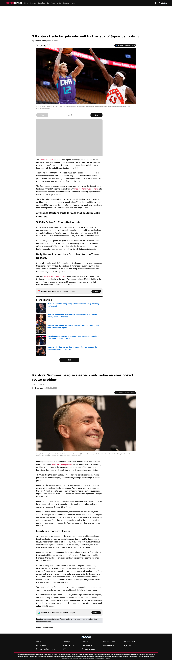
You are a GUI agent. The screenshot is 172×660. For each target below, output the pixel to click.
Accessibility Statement (45, 649)
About (38, 642)
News (26, 3)
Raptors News (48, 628)
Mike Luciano (40, 41)
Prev (42, 115)
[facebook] (155, 3)
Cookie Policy (108, 645)
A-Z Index (66, 649)
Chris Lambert (41, 388)
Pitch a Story (41, 645)
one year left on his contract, (55, 276)
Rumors (33, 3)
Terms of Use (87, 645)
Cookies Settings (88, 649)
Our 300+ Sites (109, 642)
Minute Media (25, 654)
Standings (51, 3)
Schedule (41, 3)
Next (96, 115)
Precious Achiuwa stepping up (86, 189)
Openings (66, 642)
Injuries (66, 3)
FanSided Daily (129, 642)
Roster (59, 3)
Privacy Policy (68, 645)
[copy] (48, 45)
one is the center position (62, 464)
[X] (159, 3)
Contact (85, 642)
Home (38, 628)
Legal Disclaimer (129, 645)
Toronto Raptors (46, 160)
